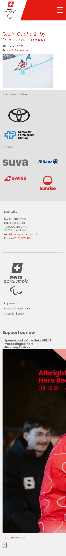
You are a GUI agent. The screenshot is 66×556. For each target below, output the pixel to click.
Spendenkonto (14, 314)
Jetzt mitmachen (15, 538)
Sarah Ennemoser (17, 50)
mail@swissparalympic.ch (21, 234)
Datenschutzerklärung (18, 308)
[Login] (26, 324)
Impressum (11, 303)
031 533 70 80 (22, 238)
